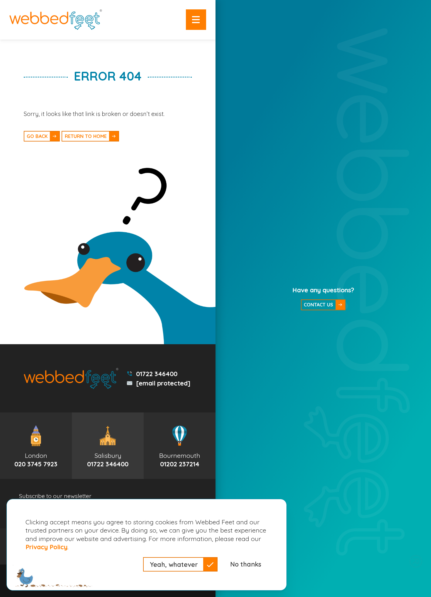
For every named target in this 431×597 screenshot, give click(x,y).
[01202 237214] (180, 445)
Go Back (37, 136)
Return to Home (86, 136)
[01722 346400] (108, 445)
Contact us (318, 305)
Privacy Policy (46, 547)
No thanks (245, 564)
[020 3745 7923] (36, 445)
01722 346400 (156, 374)
